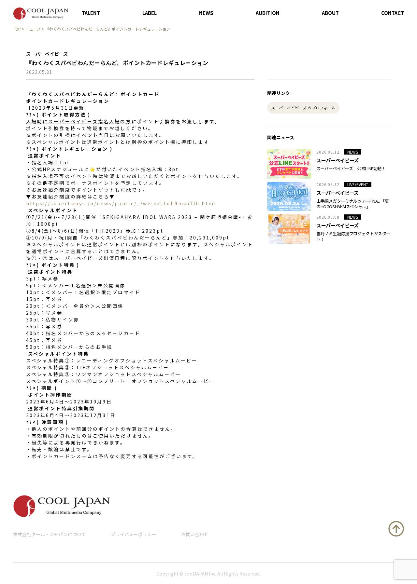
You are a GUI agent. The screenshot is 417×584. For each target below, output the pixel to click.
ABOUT (330, 12)
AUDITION (268, 12)
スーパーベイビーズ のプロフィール (303, 107)
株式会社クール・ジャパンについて (49, 534)
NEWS (206, 12)
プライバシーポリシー (133, 534)
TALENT (91, 12)
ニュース (33, 29)
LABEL (149, 12)
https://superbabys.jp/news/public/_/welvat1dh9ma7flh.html (121, 203)
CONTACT (392, 12)
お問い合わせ (194, 534)
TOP (17, 29)
